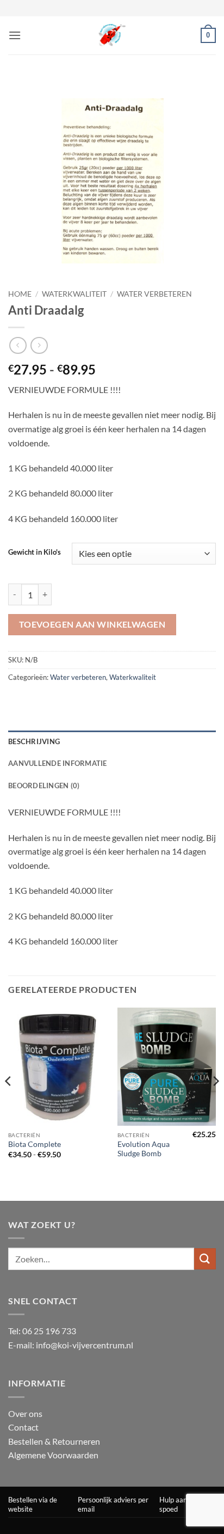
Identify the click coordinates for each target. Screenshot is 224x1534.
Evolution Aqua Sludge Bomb (143, 1149)
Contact (23, 1427)
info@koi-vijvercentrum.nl (84, 1345)
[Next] (215, 1103)
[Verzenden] (205, 1258)
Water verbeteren (154, 294)
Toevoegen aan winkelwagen (92, 624)
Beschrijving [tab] (34, 741)
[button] (14, 35)
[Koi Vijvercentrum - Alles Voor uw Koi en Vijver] (112, 35)
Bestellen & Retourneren (54, 1441)
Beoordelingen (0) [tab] (43, 785)
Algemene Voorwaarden (53, 1455)
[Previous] (8, 1103)
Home (20, 294)
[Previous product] (38, 345)
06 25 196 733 (49, 1331)
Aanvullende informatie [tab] (57, 763)
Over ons (25, 1413)
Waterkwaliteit (74, 294)
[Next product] (17, 345)
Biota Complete (34, 1144)
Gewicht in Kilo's (34, 552)
